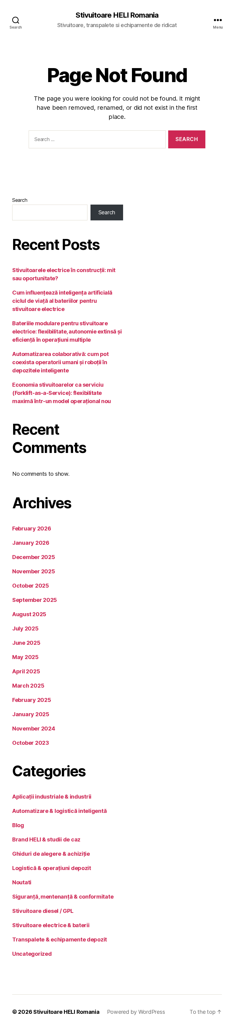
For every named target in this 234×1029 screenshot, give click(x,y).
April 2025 (26, 671)
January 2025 (30, 714)
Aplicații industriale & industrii (51, 796)
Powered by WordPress (136, 1012)
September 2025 (34, 600)
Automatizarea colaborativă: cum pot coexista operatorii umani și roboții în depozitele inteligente (60, 362)
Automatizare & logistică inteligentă (59, 811)
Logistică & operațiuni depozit (51, 868)
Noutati (21, 882)
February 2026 (31, 528)
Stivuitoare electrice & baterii (51, 925)
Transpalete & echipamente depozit (59, 939)
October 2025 (30, 585)
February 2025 (31, 700)
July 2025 (25, 628)
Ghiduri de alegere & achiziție (51, 854)
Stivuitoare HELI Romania (117, 15)
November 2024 (33, 728)
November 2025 (33, 571)
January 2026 (30, 543)
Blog (18, 825)
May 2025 (25, 657)
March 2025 (28, 685)
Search (19, 200)
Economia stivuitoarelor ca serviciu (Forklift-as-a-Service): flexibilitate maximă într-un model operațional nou (61, 393)
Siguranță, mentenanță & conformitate (62, 896)
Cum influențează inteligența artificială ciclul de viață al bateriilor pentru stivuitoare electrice (62, 300)
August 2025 (29, 614)
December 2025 (33, 557)
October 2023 (30, 743)
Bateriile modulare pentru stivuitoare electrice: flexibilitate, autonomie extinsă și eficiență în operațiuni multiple (67, 331)
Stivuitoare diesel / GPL (42, 911)
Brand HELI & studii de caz (46, 839)
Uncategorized (32, 954)
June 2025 (26, 643)
